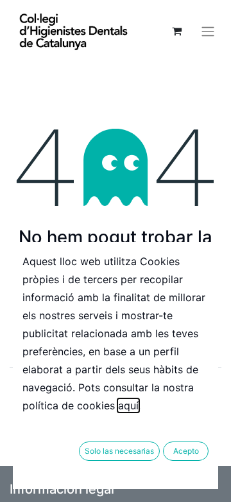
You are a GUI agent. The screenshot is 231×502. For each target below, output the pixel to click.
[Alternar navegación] (207, 31)
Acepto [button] (186, 451)
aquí (128, 405)
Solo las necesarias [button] (119, 451)
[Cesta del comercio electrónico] (176, 31)
